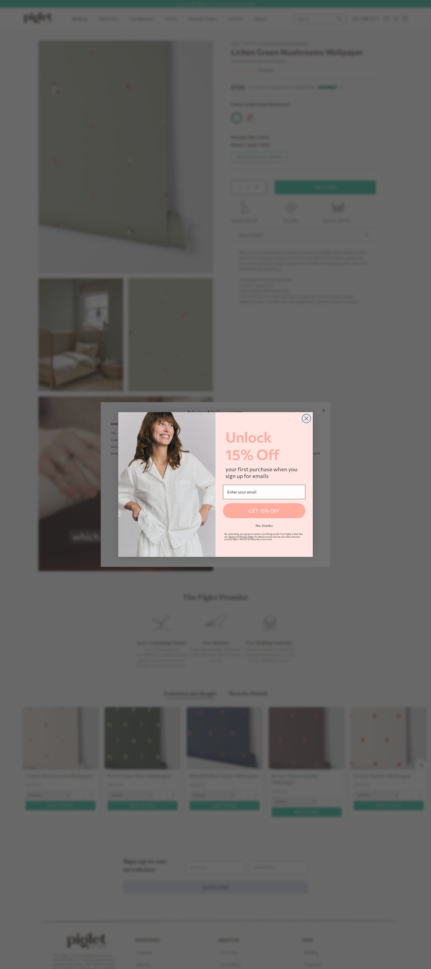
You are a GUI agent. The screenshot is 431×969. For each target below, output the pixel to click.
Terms (231, 536)
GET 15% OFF (264, 511)
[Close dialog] (306, 418)
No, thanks (264, 525)
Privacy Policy (247, 536)
